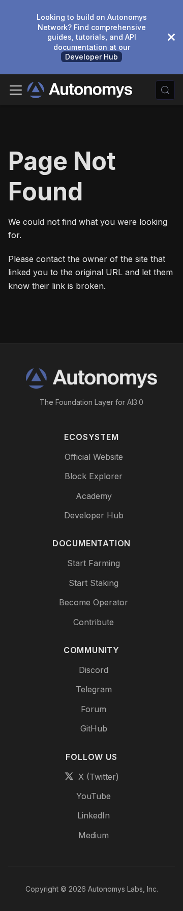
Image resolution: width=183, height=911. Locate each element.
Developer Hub (91, 56)
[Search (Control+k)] (165, 90)
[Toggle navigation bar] (15, 90)
